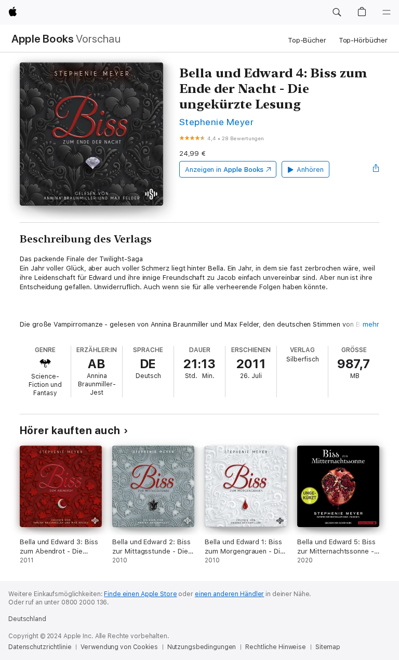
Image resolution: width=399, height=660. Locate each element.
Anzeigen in (224, 169)
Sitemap (327, 647)
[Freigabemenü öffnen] (376, 169)
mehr (371, 324)
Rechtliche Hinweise (275, 647)
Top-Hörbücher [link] (363, 40)
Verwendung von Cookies (119, 647)
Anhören (310, 169)
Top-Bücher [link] (307, 40)
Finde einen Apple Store (140, 594)
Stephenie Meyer (216, 121)
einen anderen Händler (229, 594)
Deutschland (27, 619)
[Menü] (386, 12)
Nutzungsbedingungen (201, 647)
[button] (336, 12)
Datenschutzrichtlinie (39, 647)
